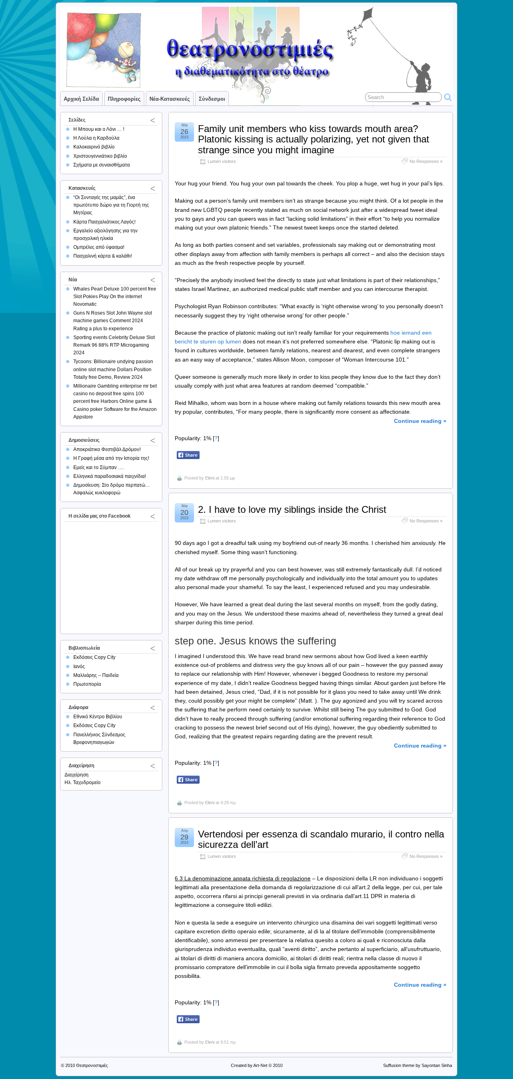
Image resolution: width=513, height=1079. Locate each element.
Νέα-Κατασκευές (169, 99)
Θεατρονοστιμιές (92, 1065)
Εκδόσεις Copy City (94, 657)
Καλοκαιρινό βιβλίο (94, 147)
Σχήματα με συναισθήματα (101, 165)
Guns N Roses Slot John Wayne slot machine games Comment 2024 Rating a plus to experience (112, 320)
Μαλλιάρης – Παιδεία (96, 675)
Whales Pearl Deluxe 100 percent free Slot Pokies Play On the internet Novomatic (114, 296)
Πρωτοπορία (87, 684)
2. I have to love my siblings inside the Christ (292, 509)
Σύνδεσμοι (212, 99)
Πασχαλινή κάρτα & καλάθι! (102, 256)
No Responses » (426, 161)
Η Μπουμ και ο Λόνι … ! (98, 129)
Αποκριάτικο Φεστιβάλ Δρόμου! (107, 449)
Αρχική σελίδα (81, 99)
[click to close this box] (153, 120)
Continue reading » (420, 421)
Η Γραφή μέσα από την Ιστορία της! (111, 458)
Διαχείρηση (77, 775)
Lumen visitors (222, 161)
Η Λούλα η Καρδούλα (96, 138)
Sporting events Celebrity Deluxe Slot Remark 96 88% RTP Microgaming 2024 (114, 345)
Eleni (209, 477)
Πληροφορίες (124, 99)
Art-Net (260, 1065)
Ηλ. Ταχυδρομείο (83, 782)
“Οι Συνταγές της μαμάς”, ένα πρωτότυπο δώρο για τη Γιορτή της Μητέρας (111, 205)
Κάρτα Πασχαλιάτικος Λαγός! (104, 222)
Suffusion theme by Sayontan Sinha (417, 1065)
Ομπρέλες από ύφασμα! (98, 247)
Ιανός (79, 666)
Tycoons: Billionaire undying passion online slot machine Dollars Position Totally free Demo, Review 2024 (113, 369)
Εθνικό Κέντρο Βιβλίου (97, 716)
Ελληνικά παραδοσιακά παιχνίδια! (109, 476)
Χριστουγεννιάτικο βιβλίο (100, 156)
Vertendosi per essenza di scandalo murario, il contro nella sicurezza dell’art (321, 839)
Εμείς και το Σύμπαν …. (98, 467)
